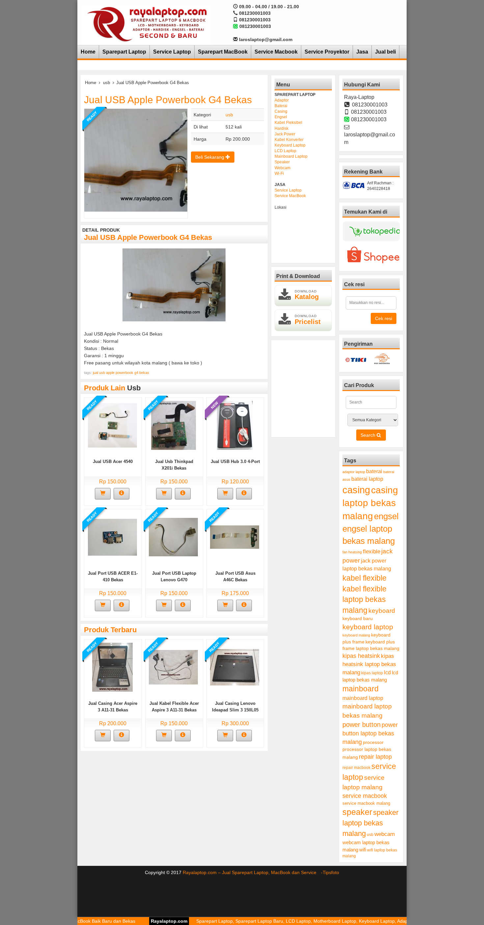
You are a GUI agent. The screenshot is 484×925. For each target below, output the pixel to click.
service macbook (364, 796)
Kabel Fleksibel (288, 122)
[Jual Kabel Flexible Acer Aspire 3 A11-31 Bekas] (173, 666)
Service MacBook (290, 196)
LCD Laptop (285, 151)
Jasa (362, 52)
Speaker (282, 162)
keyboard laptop (367, 627)
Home (88, 52)
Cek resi (383, 318)
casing (356, 489)
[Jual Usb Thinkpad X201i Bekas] (173, 425)
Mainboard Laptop (291, 156)
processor (373, 742)
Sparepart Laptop (124, 52)
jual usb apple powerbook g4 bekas (121, 373)
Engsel (281, 117)
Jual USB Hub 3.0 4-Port (235, 461)
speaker (357, 812)
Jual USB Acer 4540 (113, 461)
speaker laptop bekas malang (370, 823)
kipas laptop (372, 673)
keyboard (381, 610)
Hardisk (281, 128)
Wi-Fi (279, 173)
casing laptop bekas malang (370, 503)
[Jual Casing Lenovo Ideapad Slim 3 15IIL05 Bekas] (234, 666)
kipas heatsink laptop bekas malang (369, 664)
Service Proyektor (327, 52)
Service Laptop (172, 52)
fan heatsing (352, 552)
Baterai (281, 106)
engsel (386, 516)
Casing (281, 111)
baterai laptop (367, 479)
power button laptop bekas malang (370, 733)
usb (106, 82)
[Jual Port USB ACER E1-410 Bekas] (112, 536)
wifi (362, 849)
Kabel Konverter (289, 139)
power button (361, 724)
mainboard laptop (362, 698)
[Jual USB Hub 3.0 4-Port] (235, 425)
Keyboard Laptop (290, 145)
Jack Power (285, 134)
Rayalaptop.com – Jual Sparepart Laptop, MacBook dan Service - (253, 872)
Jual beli (385, 52)
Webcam (282, 168)
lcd (387, 672)
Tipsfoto (331, 872)
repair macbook (356, 767)
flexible (371, 551)
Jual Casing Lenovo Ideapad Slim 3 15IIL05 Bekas (235, 710)
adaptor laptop (353, 472)
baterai (374, 471)
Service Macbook (276, 52)
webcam (384, 834)
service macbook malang (366, 803)
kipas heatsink (361, 656)
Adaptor (282, 100)
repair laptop (375, 756)
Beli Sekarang (210, 157)
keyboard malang (356, 635)
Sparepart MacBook (223, 52)
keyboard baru (357, 618)
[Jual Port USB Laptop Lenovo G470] (173, 536)
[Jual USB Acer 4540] (112, 425)
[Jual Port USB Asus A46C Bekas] (234, 536)
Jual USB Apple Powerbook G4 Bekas (168, 99)
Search (369, 435)
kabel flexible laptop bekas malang (364, 599)
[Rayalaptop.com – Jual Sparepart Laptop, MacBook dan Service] (147, 23)
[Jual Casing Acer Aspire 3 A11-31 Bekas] (112, 666)
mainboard (360, 688)
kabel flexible (364, 578)
